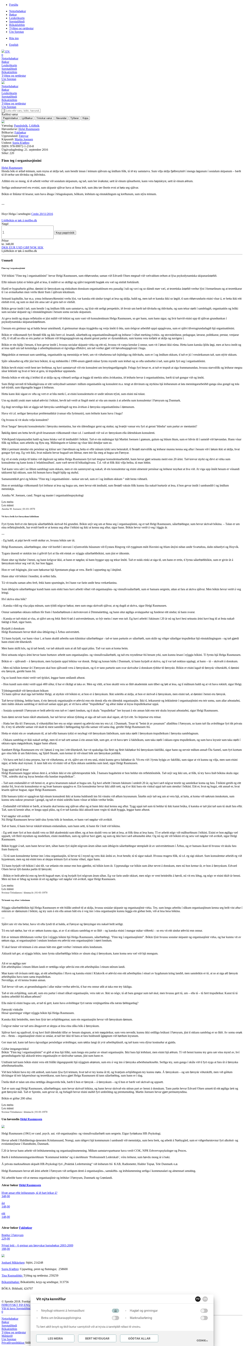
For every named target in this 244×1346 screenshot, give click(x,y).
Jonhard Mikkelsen (13, 1262)
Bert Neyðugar (97, 1338)
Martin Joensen (24, 139)
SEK (40, 247)
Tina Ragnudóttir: (12, 1275)
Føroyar (23, 135)
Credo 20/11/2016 (42, 213)
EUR (12, 247)
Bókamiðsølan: (11, 1282)
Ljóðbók (34, 125)
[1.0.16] (202, 1340)
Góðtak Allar (139, 1338)
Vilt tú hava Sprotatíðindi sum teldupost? (26, 1308)
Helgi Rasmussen (28, 129)
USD (19, 247)
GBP (26, 247)
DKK (5, 247)
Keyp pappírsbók (65, 232)
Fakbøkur (20, 132)
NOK (34, 247)
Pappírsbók (21, 125)
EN (205, 1299)
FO (197, 1299)
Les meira (55, 1338)
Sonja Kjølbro (20, 142)
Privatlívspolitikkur (13, 1342)
